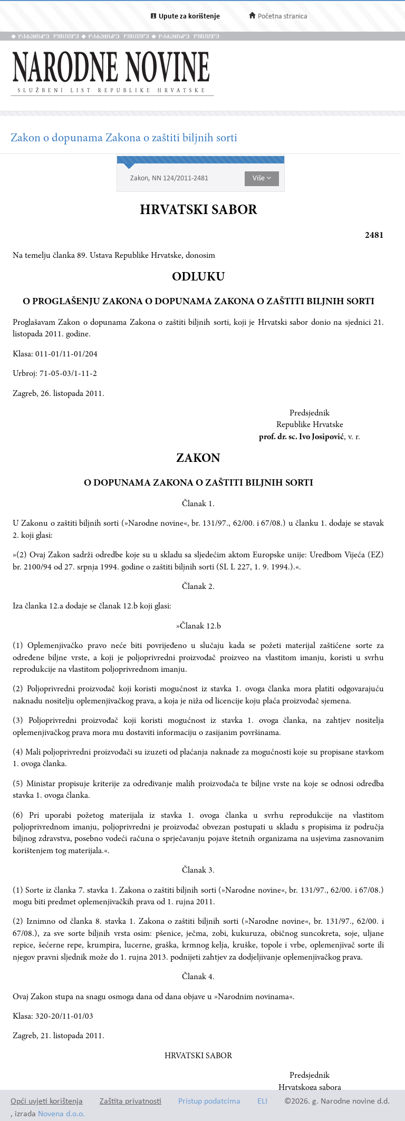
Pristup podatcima (209, 1101)
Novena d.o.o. (61, 1114)
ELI (262, 1101)
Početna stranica (282, 17)
